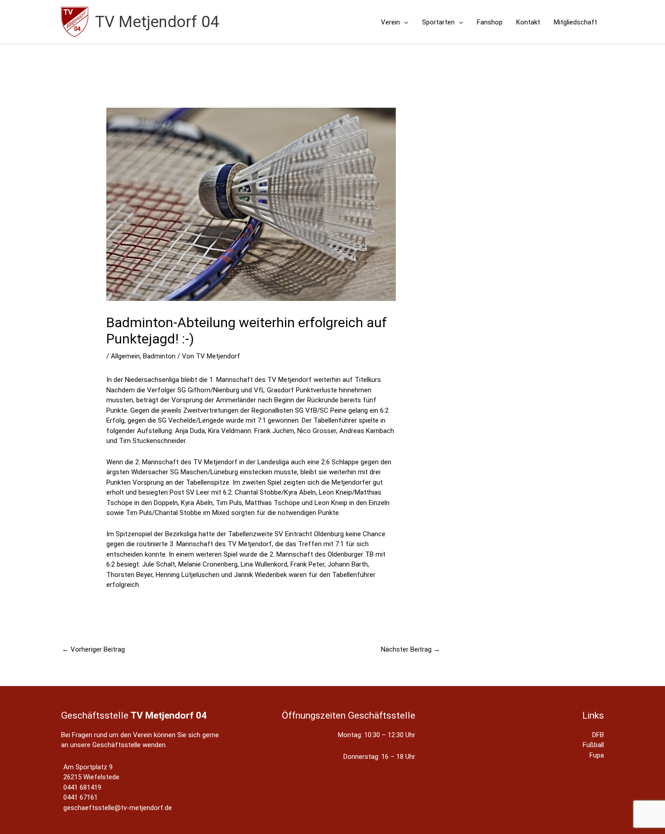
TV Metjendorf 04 (157, 22)
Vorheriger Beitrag (93, 649)
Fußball (593, 745)
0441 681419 (82, 787)
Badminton (159, 356)
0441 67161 (80, 797)
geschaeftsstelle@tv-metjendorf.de (117, 808)
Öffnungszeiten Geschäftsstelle (348, 715)
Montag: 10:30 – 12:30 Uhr (376, 735)
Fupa (596, 755)
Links (593, 715)
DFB (598, 735)
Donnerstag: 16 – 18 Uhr (379, 757)
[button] (404, 22)
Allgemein (125, 356)
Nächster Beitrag (410, 649)
